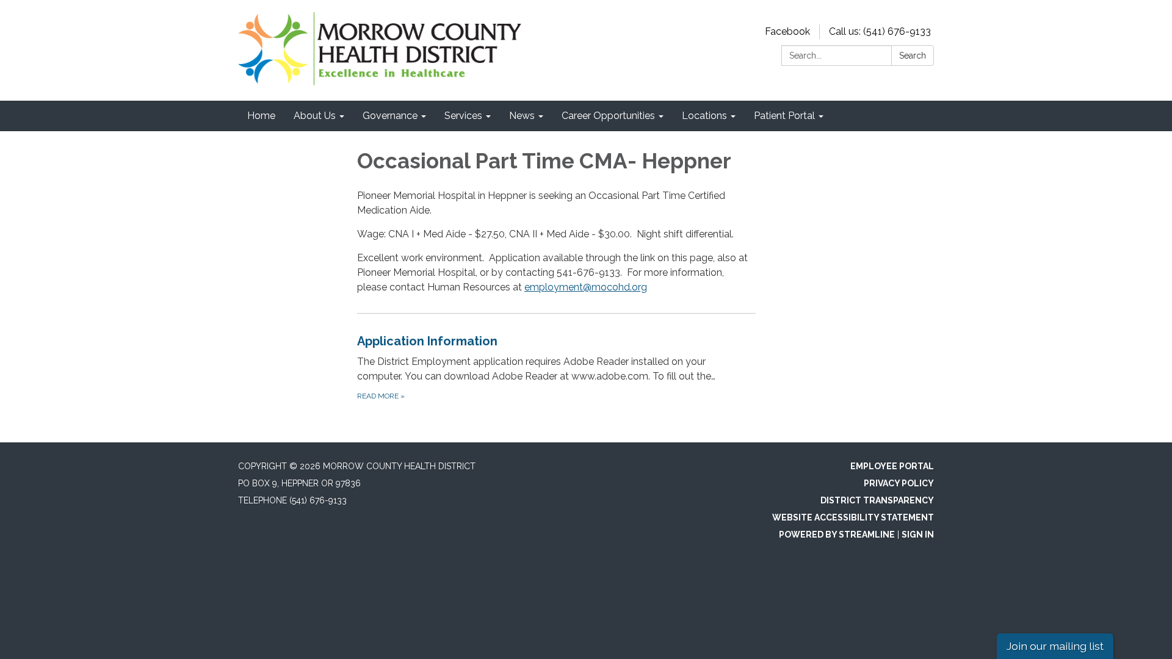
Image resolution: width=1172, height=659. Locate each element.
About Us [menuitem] (315, 115)
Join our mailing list (1055, 645)
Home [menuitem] (261, 115)
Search (912, 55)
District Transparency (877, 500)
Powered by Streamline (837, 534)
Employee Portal (892, 466)
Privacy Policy (899, 483)
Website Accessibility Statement (853, 517)
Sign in (918, 534)
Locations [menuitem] (704, 115)
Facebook (787, 31)
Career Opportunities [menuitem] (608, 115)
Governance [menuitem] (390, 115)
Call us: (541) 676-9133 (880, 31)
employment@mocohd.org (585, 287)
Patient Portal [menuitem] (784, 115)
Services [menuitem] (463, 115)
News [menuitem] (522, 115)
